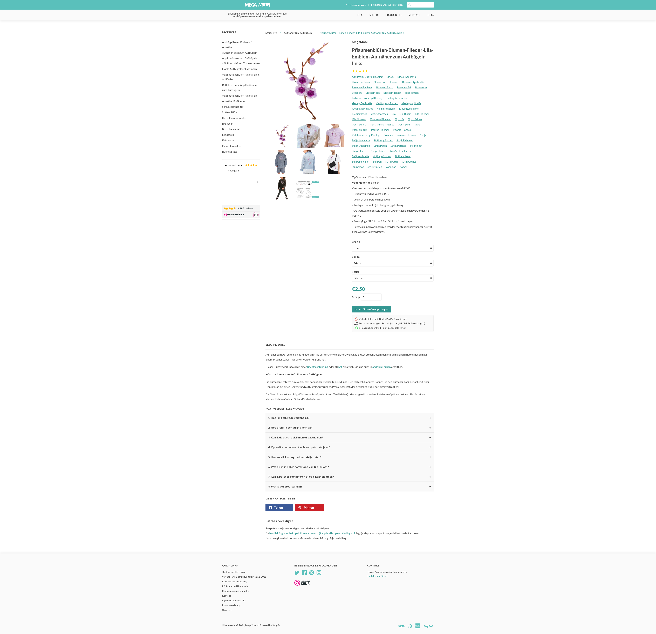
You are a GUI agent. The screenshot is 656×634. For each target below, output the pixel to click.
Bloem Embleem (361, 82)
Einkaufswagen (357, 4)
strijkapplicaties (382, 156)
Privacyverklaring (231, 605)
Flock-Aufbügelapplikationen (239, 68)
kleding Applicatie (362, 103)
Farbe (355, 271)
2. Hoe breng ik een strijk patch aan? (349, 428)
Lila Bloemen (422, 113)
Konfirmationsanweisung (234, 581)
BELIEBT (374, 14)
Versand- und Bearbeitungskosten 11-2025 (244, 576)
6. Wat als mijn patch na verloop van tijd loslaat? (349, 467)
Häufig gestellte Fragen (233, 572)
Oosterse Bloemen (380, 119)
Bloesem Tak (372, 92)
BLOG (430, 14)
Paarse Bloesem (402, 129)
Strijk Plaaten (359, 150)
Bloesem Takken (392, 92)
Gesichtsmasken (231, 146)
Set (340, 366)
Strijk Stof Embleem (400, 150)
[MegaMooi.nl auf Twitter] (296, 572)
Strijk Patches (398, 145)
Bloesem (357, 92)
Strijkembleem (403, 156)
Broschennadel (231, 129)
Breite (356, 241)
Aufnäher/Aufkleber (234, 101)
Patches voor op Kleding (366, 135)
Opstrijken (404, 124)
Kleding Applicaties (387, 103)
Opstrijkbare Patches (382, 124)
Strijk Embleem (405, 140)
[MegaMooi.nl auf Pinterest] (311, 572)
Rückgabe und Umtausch (235, 586)
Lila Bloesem (359, 119)
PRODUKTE (393, 14)
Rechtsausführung (317, 366)
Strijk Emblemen (361, 145)
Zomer (403, 166)
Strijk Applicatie (361, 140)
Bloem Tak (379, 82)
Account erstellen (393, 4)
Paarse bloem (359, 129)
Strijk (423, 135)
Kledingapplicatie (411, 103)
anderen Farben (381, 366)
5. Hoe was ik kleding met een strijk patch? (349, 457)
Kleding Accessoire (396, 97)
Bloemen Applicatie (413, 82)
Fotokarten (228, 140)
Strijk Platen (378, 150)
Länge (356, 256)
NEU (360, 14)
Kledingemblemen (409, 108)
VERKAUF (414, 14)
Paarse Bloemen (380, 129)
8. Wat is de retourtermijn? (349, 486)
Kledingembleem (386, 108)
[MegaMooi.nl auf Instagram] (319, 572)
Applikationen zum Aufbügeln (239, 95)
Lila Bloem (405, 113)
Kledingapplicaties (362, 108)
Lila (394, 113)
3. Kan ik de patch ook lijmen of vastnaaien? (349, 437)
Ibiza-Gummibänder (234, 117)
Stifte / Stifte (229, 112)
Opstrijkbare (359, 124)
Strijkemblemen (360, 161)
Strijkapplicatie (360, 156)
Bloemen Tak (404, 87)
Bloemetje (421, 87)
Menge (356, 296)
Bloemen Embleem (362, 87)
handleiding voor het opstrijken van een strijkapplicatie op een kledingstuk (312, 533)
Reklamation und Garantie (235, 591)
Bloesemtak (412, 92)
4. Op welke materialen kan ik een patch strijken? (349, 447)
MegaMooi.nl (251, 625)
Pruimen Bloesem (406, 135)
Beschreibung (275, 344)
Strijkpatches (408, 161)
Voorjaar (391, 166)
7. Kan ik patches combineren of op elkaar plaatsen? (349, 477)
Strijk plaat (416, 145)
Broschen (227, 123)
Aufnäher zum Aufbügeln (298, 32)
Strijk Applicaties (383, 140)
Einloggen (376, 4)
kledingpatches (379, 113)
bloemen (393, 82)
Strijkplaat (358, 166)
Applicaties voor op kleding (367, 76)
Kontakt (226, 595)
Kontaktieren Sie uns (377, 576)
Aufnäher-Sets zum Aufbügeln (239, 52)
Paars (417, 124)
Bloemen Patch (384, 87)
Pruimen (388, 135)
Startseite (271, 32)
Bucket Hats (229, 151)
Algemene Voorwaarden (234, 600)
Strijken (377, 161)
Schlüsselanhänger (232, 106)
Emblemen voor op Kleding (367, 97)
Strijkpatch (391, 161)
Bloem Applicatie (406, 76)
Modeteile (228, 134)
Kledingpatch (359, 113)
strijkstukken (374, 166)
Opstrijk (399, 119)
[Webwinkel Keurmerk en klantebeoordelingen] (302, 586)
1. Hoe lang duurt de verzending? (349, 418)
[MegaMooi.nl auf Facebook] (304, 572)
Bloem (390, 76)
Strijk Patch (380, 145)
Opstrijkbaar (415, 119)
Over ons (226, 610)
